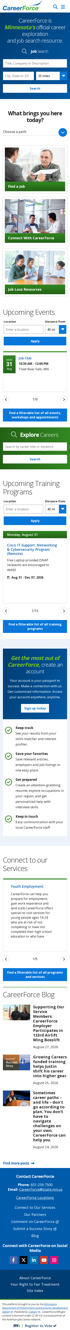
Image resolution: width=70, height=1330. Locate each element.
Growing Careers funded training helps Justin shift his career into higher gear (50, 1066)
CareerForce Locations (35, 1197)
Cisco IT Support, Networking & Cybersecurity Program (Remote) (32, 549)
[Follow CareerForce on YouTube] (44, 1260)
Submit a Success (32, 1228)
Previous (6, 399)
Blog (35, 1235)
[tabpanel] (35, 371)
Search (35, 88)
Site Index (35, 1290)
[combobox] (18, 76)
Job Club (25, 358)
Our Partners (35, 1214)
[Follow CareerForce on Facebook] (13, 1260)
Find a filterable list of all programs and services (35, 974)
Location (10, 321)
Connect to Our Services (35, 1207)
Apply (35, 341)
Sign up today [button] (35, 708)
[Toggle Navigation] (63, 7)
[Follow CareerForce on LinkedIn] (34, 1260)
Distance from (55, 321)
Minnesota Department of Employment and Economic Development (35, 1308)
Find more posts (16, 1163)
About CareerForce (35, 1277)
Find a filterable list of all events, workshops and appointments (35, 415)
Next (64, 399)
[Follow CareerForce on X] (23, 1260)
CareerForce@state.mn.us (40, 1189)
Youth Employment (27, 886)
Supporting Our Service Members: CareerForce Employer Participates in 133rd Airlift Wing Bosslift (48, 1023)
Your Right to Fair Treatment (35, 1284)
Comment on (32, 1221)
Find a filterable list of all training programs (35, 626)
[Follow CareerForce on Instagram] (54, 1260)
